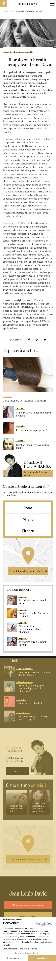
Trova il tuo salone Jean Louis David (28, 571)
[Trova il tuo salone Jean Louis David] (3, 3)
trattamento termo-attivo (30, 198)
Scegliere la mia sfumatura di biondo (33, 615)
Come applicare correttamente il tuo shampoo (30, 629)
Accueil (5, 11)
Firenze (28, 531)
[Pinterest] (36, 339)
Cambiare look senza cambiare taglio (32, 446)
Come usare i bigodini (30, 703)
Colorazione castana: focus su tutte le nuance (34, 673)
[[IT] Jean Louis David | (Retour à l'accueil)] (28, 4)
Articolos (12, 11)
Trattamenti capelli (23, 52)
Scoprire (17, 771)
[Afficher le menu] (52, 3)
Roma (28, 508)
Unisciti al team (28, 916)
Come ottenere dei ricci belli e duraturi (24, 400)
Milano (28, 519)
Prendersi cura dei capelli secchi (33, 643)
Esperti (7, 52)
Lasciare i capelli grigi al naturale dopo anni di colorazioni (31, 688)
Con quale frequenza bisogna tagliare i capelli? (34, 718)
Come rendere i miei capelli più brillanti (33, 414)
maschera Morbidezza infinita (35, 261)
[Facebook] (29, 339)
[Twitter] (44, 339)
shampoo (21, 139)
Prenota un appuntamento (30, 905)
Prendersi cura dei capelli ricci (33, 602)
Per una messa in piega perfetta (33, 430)
